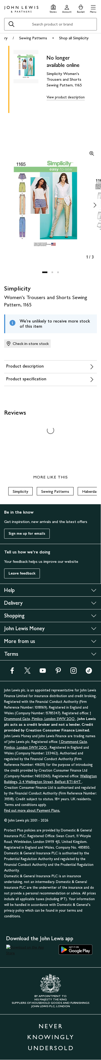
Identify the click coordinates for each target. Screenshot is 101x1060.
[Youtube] (43, 672)
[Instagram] (73, 672)
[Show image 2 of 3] (95, 205)
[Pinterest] (58, 672)
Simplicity (20, 491)
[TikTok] (89, 672)
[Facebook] (12, 672)
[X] (27, 672)
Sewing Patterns (33, 37)
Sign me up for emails (27, 533)
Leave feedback (22, 573)
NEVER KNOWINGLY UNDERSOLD (50, 1037)
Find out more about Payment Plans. (32, 810)
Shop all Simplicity (74, 37)
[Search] (11, 24)
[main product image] (30, 78)
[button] (93, 8)
